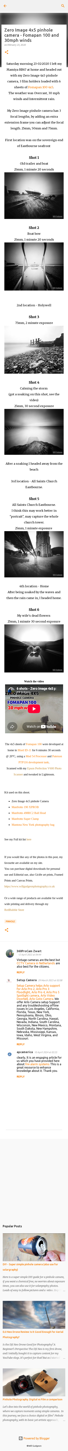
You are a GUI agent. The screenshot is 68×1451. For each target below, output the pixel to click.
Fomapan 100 (34, 744)
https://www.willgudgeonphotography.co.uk (29, 886)
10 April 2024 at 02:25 (45, 1052)
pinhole (10, 921)
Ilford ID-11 (24, 750)
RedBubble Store (14, 909)
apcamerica (25, 1052)
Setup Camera (27, 980)
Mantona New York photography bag (33, 824)
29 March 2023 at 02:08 (50, 980)
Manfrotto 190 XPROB (25, 807)
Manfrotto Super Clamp (25, 818)
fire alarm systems (37, 1064)
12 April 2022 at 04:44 (29, 954)
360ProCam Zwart (29, 951)
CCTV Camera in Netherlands (36, 963)
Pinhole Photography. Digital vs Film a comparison (32, 1399)
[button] (6, 52)
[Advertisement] (34, 1178)
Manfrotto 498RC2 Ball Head (29, 813)
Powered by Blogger (36, 1438)
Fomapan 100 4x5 (40, 87)
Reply (21, 972)
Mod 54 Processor (36, 756)
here (28, 839)
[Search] (63, 5)
